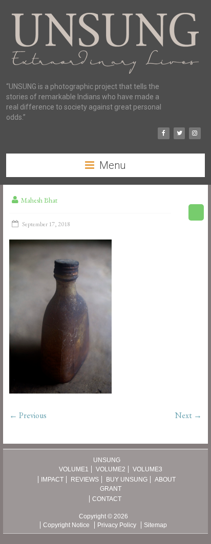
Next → (188, 415)
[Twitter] (179, 133)
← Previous (28, 415)
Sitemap (155, 525)
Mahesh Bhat (39, 200)
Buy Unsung (126, 479)
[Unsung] (105, 12)
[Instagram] (194, 133)
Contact (106, 499)
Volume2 (110, 469)
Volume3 (147, 469)
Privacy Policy (116, 525)
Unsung (106, 460)
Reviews (85, 479)
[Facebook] (163, 133)
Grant (110, 488)
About (165, 479)
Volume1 (74, 469)
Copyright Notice (66, 525)
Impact (52, 479)
